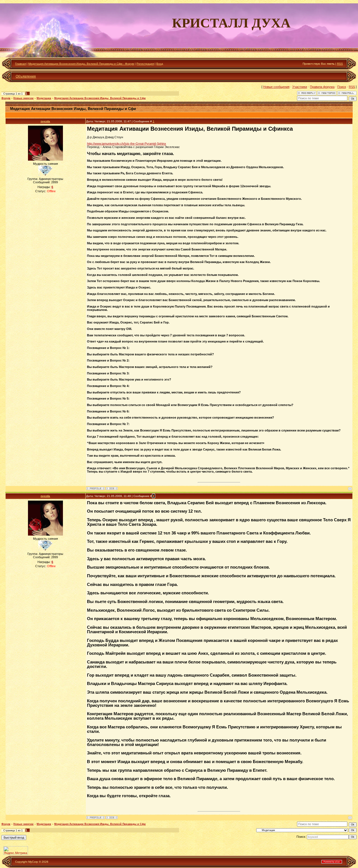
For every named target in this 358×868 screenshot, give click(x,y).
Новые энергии (23, 98)
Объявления (26, 76)
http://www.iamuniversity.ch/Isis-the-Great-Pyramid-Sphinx (126, 143)
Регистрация (145, 63)
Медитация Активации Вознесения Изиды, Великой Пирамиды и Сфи (100, 98)
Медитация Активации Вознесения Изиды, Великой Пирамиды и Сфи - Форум (81, 63)
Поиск (341, 86)
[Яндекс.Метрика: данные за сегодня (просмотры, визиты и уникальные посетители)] (15, 850)
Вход (159, 63)
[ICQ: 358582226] (112, 488)
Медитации (44, 98)
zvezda (45, 121)
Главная (20, 63)
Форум (5, 98)
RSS (340, 63)
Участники (299, 86)
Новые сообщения (276, 86)
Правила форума (322, 86)
